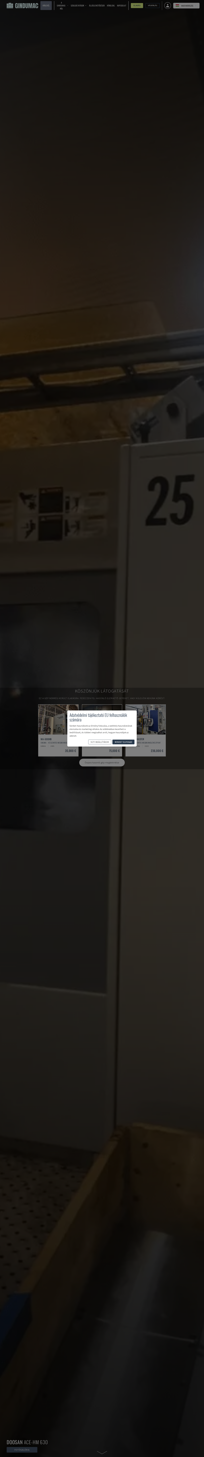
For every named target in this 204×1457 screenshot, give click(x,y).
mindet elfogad (123, 742)
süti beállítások (100, 742)
